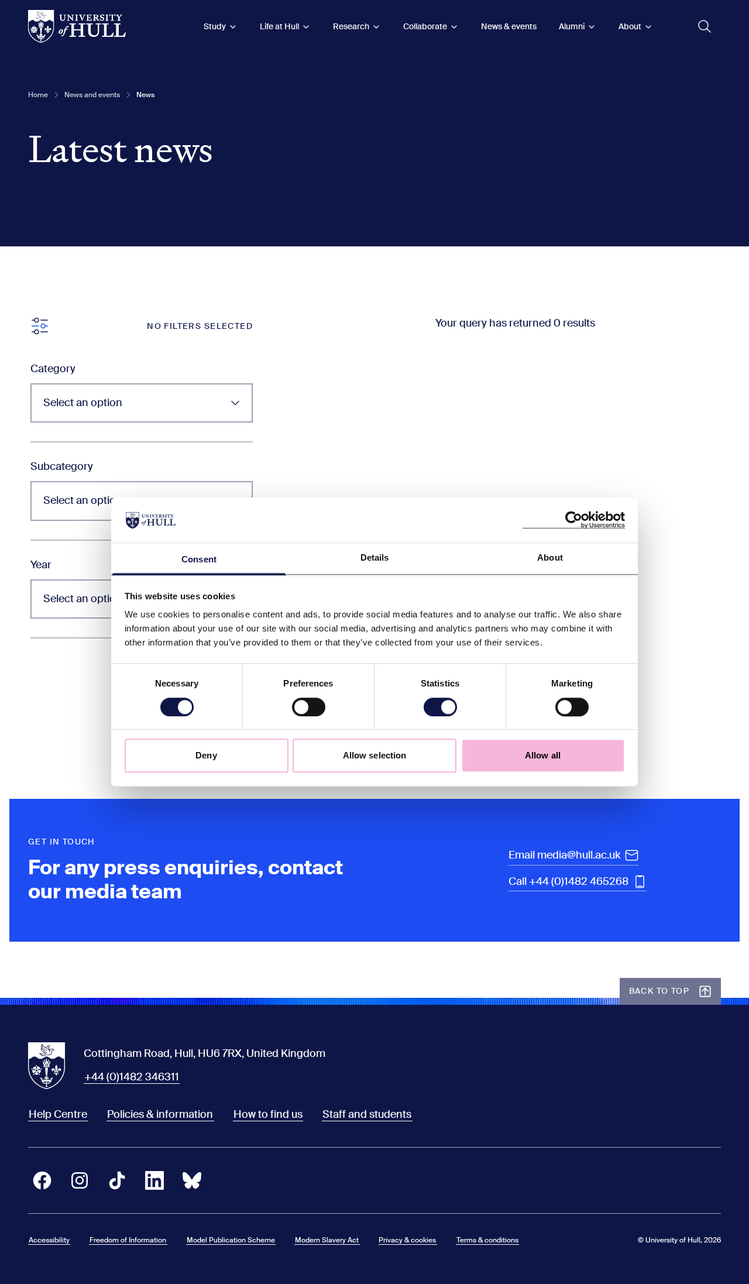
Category (52, 368)
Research (351, 26)
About (630, 26)
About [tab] (550, 557)
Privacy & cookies (407, 1240)
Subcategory (61, 466)
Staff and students (366, 1114)
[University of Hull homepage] (77, 26)
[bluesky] (192, 1180)
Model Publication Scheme (231, 1240)
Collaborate (425, 26)
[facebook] (42, 1180)
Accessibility (49, 1240)
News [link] (145, 94)
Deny (206, 755)
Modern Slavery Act (327, 1240)
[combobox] (141, 403)
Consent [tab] (199, 559)
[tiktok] (117, 1180)
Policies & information (160, 1114)
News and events (92, 94)
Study (215, 26)
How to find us (268, 1114)
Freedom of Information (128, 1240)
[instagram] (80, 1180)
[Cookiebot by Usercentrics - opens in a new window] (574, 520)
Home (38, 94)
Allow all (543, 755)
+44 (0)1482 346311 (131, 1077)
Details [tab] (374, 557)
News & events (509, 26)
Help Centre (58, 1114)
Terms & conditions (487, 1240)
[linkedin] (154, 1180)
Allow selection (375, 755)
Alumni (572, 26)
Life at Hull (279, 26)
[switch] (308, 707)
